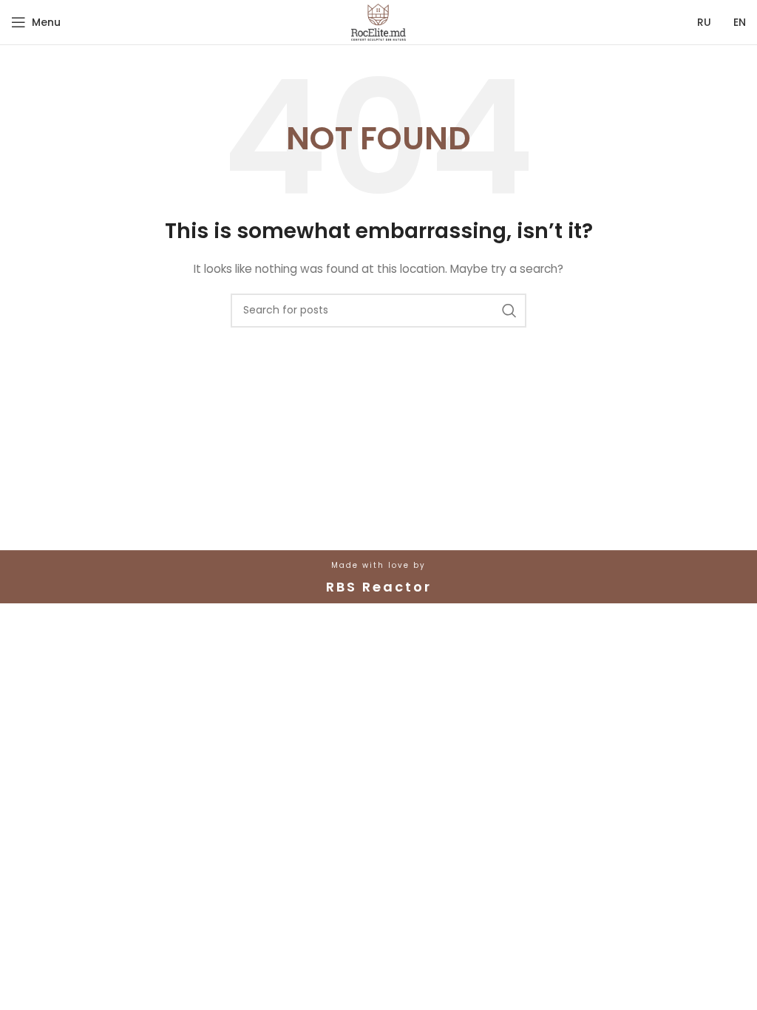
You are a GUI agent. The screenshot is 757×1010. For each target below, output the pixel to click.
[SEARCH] (509, 311)
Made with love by (378, 565)
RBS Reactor (379, 586)
